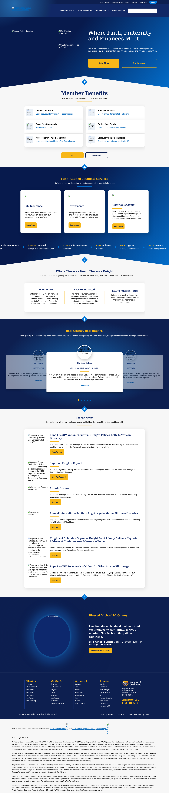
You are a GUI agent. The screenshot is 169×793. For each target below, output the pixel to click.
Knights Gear (104, 706)
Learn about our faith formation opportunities (54, 114)
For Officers (103, 687)
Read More (56, 502)
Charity (53, 692)
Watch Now (38, 381)
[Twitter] (126, 703)
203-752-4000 (126, 695)
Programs (54, 690)
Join (101, 2)
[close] (155, 11)
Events (77, 701)
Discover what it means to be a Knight (113, 114)
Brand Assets (104, 701)
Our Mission (139, 63)
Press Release (57, 452)
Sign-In (147, 714)
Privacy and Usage (134, 714)
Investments (55, 698)
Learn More (96, 155)
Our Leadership (31, 701)
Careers (134, 2)
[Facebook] (122, 703)
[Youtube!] (130, 703)
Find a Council (79, 692)
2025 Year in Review (58, 729)
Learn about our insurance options (112, 127)
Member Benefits (31, 687)
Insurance (54, 695)
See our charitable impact (46, 127)
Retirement (54, 701)
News (101, 695)
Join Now (104, 63)
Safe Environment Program (120, 2)
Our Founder (30, 695)
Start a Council (79, 703)
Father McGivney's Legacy (100, 650)
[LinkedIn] (138, 703)
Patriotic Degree (105, 690)
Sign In (153, 2)
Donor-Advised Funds (57, 703)
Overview (29, 684)
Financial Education (106, 698)
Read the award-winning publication (112, 141)
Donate (107, 2)
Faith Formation (56, 687)
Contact (121, 714)
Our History (29, 692)
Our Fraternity (30, 698)
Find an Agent (79, 695)
